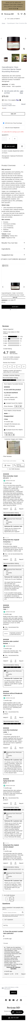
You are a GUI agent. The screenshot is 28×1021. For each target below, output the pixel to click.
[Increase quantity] (14, 138)
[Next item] (24, 287)
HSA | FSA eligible (10, 100)
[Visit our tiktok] (17, 1000)
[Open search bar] (18, 14)
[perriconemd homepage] (9, 14)
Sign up (13, 992)
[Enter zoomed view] (24, 48)
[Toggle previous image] (1, 38)
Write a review (6, 86)
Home (3, 23)
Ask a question (16, 86)
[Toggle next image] (25, 38)
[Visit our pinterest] (21, 1000)
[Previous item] (3, 287)
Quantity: (5, 135)
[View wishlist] (21, 14)
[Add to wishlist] (22, 146)
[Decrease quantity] (4, 138)
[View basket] (25, 14)
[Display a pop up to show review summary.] (15, 300)
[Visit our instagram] (10, 1000)
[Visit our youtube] (13, 1000)
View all (23, 104)
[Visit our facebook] (6, 1000)
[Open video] (15, 58)
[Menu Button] (1, 14)
